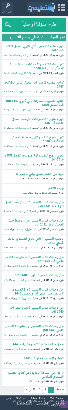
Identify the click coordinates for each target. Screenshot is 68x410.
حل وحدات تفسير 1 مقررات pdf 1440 (39, 275)
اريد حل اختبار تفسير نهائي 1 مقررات (40, 174)
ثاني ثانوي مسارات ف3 (20, 55)
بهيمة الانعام (56, 188)
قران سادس (42, 403)
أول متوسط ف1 (22, 229)
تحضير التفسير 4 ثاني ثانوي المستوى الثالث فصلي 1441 (36, 241)
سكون (5, 280)
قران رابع (16, 401)
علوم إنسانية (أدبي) (22, 317)
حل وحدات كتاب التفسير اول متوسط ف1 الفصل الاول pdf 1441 (36, 223)
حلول (8, 398)
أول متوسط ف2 (23, 335)
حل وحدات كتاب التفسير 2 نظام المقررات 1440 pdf (37, 310)
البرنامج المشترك (24, 280)
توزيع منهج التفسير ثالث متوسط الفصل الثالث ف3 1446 (38, 121)
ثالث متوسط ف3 (23, 128)
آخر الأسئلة (21, 398)
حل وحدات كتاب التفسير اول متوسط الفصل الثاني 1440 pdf (34, 328)
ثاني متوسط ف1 (20, 211)
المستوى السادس (23, 298)
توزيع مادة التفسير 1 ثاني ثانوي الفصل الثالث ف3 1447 (34, 48)
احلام (6, 248)
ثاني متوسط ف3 (23, 146)
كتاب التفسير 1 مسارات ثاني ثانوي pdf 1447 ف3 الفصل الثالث (35, 103)
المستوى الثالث (25, 248)
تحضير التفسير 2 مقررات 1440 (44, 358)
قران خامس (58, 403)
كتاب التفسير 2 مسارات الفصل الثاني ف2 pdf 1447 (34, 85)
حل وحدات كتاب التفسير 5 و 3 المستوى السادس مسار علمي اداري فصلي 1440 (38, 292)
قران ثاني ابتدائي (55, 401)
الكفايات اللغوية (24, 403)
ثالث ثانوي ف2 (23, 73)
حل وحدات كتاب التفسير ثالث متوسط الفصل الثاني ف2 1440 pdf (34, 259)
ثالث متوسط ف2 (23, 266)
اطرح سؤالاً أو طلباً (40, 24)
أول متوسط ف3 (23, 165)
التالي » (30, 389)
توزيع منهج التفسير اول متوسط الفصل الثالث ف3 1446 (34, 158)
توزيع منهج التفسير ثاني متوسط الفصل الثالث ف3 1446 (38, 139)
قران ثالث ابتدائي (34, 401)
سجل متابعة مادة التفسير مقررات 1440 (38, 344)
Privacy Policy (38, 398)
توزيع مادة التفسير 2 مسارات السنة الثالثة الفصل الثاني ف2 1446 (36, 66)
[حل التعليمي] (41, 7)
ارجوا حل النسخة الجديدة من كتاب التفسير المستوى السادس (36, 375)
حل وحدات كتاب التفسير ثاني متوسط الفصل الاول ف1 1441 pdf (34, 204)
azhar (5, 73)
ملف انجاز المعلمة (56, 406)
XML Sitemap (57, 398)
